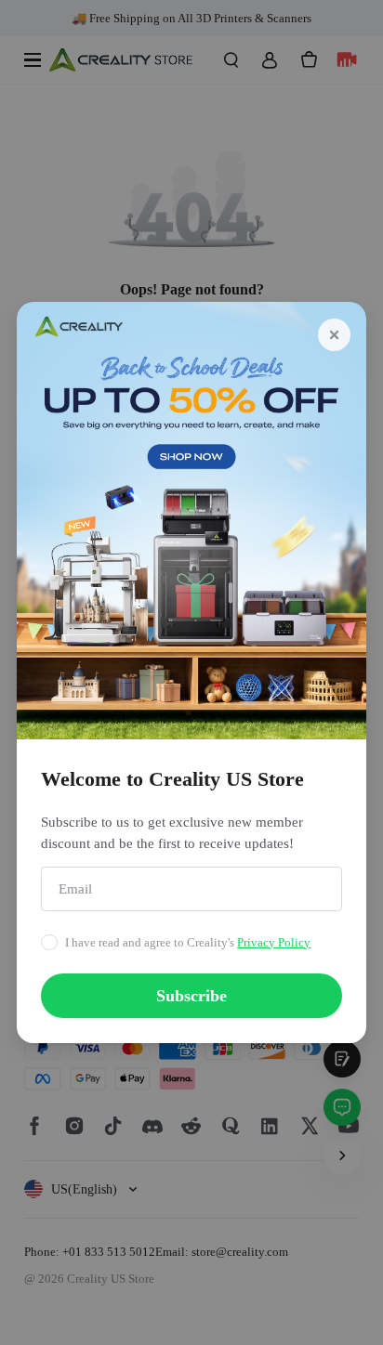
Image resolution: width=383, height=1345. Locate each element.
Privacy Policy (273, 942)
